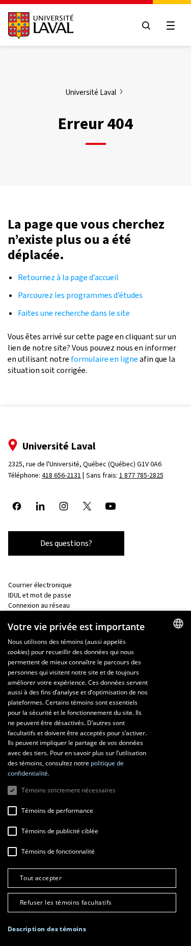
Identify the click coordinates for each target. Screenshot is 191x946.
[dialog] (95, 778)
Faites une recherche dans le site (74, 313)
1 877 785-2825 (141, 475)
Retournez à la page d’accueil (69, 277)
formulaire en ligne (104, 359)
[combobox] (178, 623)
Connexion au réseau (39, 605)
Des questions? (66, 543)
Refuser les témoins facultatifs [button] (66, 902)
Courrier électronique (40, 585)
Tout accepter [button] (41, 878)
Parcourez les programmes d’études (80, 295)
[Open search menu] (146, 25)
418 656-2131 (61, 475)
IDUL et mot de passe (39, 595)
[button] (47, 929)
